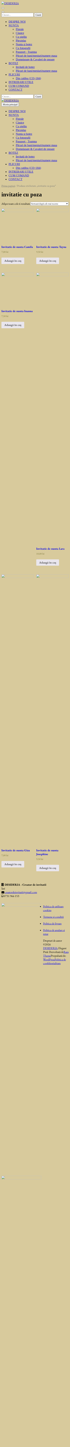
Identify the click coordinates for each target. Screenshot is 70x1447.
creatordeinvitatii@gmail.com (21, 892)
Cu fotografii (23, 48)
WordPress (49, 959)
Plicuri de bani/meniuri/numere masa (36, 55)
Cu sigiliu (21, 36)
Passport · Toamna (26, 51)
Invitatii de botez (25, 67)
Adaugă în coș (12, 261)
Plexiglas (21, 40)
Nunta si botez (24, 44)
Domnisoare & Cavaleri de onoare (35, 59)
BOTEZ (13, 63)
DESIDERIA (50, 948)
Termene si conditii (53, 917)
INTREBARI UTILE (21, 82)
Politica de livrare (52, 923)
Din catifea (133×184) (28, 78)
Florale (20, 29)
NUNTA (14, 25)
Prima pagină (8, 185)
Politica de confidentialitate (54, 961)
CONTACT (15, 89)
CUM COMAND (19, 85)
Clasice (20, 33)
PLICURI (14, 74)
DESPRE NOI (17, 21)
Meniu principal (10, 104)
